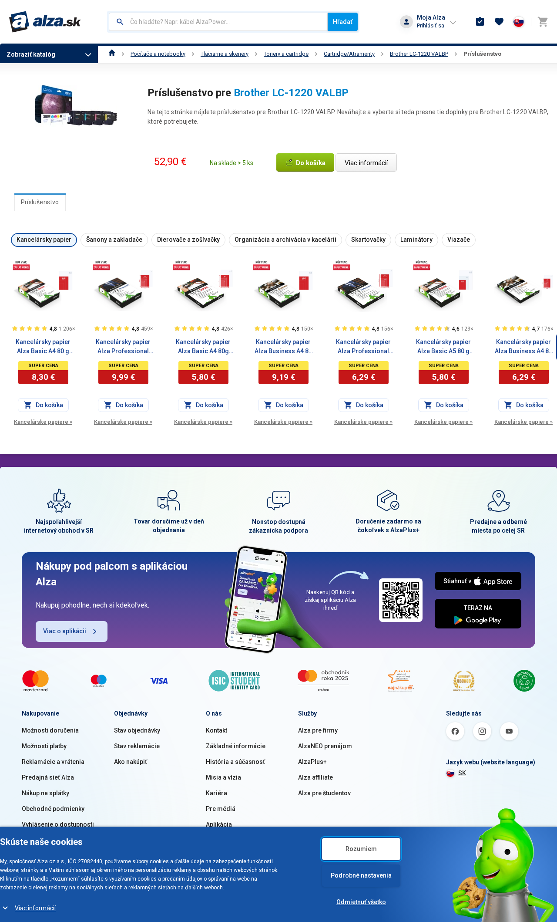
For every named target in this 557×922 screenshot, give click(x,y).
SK (462, 773)
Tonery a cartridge (286, 54)
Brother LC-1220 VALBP (419, 54)
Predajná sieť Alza (48, 777)
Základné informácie (235, 746)
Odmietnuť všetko (361, 901)
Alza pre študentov (324, 793)
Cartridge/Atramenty (349, 54)
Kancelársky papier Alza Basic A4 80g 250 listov (203, 347)
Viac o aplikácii (64, 631)
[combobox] (218, 22)
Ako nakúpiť (130, 761)
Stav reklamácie (137, 746)
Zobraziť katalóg (31, 54)
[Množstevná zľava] (21, 265)
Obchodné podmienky (53, 808)
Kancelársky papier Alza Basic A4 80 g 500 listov (43, 347)
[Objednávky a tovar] (480, 22)
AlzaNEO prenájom (325, 746)
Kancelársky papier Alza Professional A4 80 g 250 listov (363, 347)
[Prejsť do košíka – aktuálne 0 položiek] (542, 22)
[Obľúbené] (499, 22)
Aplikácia (219, 824)
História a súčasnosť (235, 761)
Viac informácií (35, 908)
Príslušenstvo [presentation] (40, 202)
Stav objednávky (137, 730)
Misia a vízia (223, 777)
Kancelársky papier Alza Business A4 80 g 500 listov (283, 347)
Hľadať (342, 21)
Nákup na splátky (45, 793)
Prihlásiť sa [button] (430, 25)
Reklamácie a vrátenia (53, 761)
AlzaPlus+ (312, 761)
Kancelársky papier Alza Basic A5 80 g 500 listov (443, 347)
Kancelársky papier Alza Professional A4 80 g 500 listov (123, 347)
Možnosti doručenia (50, 730)
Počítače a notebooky (158, 54)
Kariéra (216, 793)
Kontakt (216, 730)
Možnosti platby (44, 746)
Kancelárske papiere (43, 422)
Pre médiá (220, 808)
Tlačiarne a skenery (224, 54)
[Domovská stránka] (112, 54)
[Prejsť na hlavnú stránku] (45, 22)
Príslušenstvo (482, 54)
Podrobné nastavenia (361, 875)
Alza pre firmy (318, 730)
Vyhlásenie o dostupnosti (58, 824)
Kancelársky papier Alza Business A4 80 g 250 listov (523, 347)
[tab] (40, 202)
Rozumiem (361, 848)
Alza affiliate (315, 777)
